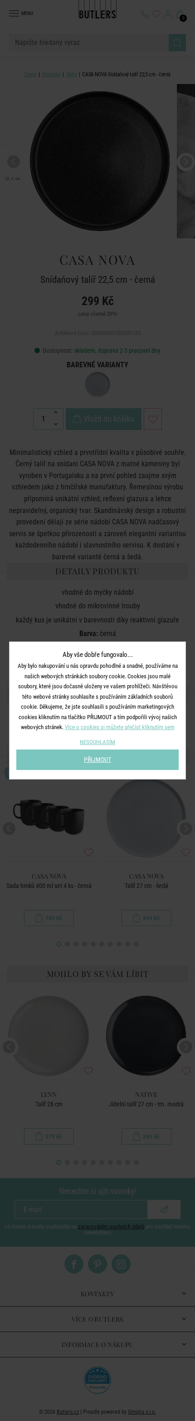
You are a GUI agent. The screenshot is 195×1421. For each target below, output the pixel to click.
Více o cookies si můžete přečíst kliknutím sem (120, 727)
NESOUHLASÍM (97, 742)
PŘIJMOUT (97, 759)
